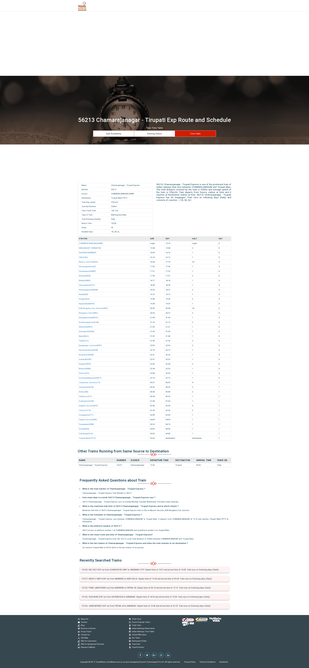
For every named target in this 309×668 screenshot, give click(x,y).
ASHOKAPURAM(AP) (87, 253)
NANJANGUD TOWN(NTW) (90, 248)
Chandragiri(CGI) (86, 433)
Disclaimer (224, 662)
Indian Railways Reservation (143, 628)
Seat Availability (113, 133)
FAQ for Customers (88, 641)
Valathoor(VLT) (85, 396)
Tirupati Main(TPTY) (87, 438)
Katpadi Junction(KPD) (88, 406)
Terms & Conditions (207, 662)
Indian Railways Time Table (142, 632)
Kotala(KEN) (84, 429)
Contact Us (85, 635)
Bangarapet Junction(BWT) (90, 345)
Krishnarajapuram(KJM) (89, 322)
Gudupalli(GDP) (85, 359)
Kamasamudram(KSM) (88, 350)
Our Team (135, 638)
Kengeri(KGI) (84, 299)
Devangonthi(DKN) (86, 331)
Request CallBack (87, 647)
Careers (83, 622)
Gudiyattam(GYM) (86, 401)
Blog (82, 625)
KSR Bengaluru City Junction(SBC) (93, 308)
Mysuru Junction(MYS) (88, 262)
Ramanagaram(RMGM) (88, 290)
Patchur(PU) (84, 373)
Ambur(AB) (83, 392)
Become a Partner (88, 628)
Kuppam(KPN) (85, 364)
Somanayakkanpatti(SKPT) (90, 378)
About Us (84, 619)
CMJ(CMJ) (83, 257)
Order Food (136, 619)
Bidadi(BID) (83, 294)
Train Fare (135, 644)
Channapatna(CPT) (87, 285)
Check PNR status (138, 635)
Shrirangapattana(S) (87, 266)
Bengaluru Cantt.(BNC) (88, 313)
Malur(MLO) (84, 336)
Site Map (84, 638)
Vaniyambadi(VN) (86, 387)
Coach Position (137, 647)
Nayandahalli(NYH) (87, 304)
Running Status (154, 133)
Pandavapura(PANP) (87, 271)
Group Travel (85, 632)
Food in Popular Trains (140, 622)
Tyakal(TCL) (84, 341)
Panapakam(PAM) (86, 424)
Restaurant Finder (139, 641)
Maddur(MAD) (85, 280)
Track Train (136, 625)
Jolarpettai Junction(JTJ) (89, 382)
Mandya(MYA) (85, 276)
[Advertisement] (72, 17)
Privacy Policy (190, 662)
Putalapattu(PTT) (86, 415)
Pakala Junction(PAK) (88, 419)
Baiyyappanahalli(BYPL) (89, 317)
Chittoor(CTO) (85, 410)
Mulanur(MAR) (85, 369)
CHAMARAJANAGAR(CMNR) (91, 243)
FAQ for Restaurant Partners (92, 644)
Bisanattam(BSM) (86, 355)
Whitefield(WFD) (86, 327)
